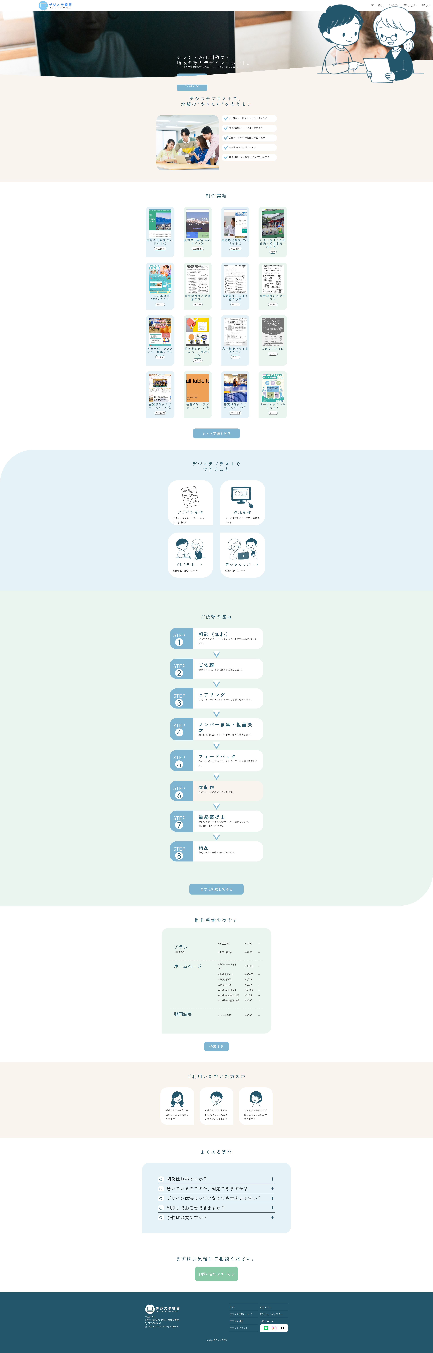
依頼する (216, 1046)
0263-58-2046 (154, 1323)
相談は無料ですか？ (187, 1179)
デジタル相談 (236, 1321)
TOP (232, 1307)
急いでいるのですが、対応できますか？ (207, 1188)
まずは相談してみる (216, 889)
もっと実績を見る (216, 433)
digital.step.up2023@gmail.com (163, 1326)
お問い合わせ (426, 6)
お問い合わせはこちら (216, 1273)
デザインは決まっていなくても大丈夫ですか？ (214, 1198)
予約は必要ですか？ (187, 1217)
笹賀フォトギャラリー (271, 1314)
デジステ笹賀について (241, 1314)
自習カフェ (265, 1307)
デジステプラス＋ (239, 1328)
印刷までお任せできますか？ (196, 1207)
